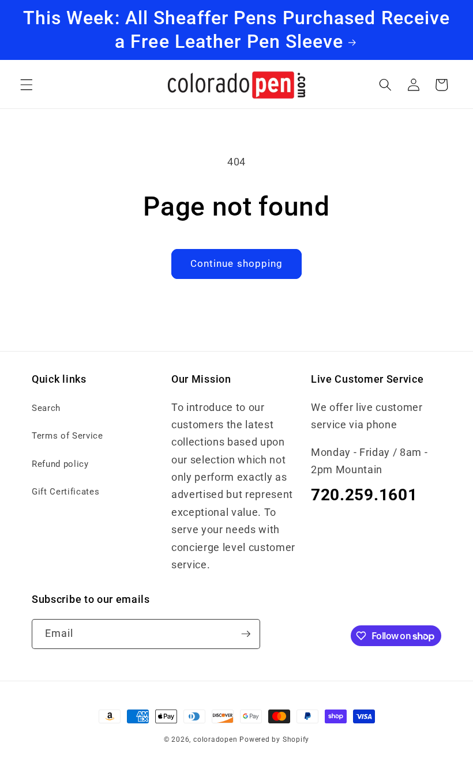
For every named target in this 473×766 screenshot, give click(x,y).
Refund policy (60, 464)
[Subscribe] (246, 634)
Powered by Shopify (274, 739)
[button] (26, 85)
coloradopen (215, 739)
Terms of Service (67, 436)
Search (46, 408)
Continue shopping (236, 263)
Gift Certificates (65, 491)
